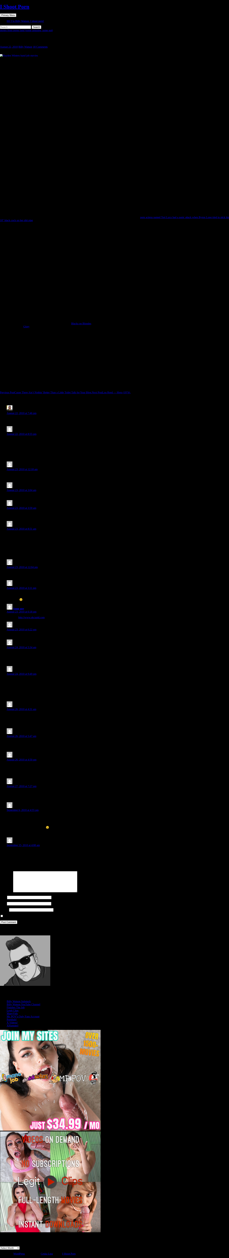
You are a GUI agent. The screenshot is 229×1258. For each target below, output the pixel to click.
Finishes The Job (16, 1007)
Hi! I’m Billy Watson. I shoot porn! (25, 21)
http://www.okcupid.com (31, 617)
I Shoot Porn (14, 7)
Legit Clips (12, 1010)
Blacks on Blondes (81, 323)
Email (3, 903)
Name (3, 897)
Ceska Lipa (47, 1253)
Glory (26, 326)
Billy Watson (25, 46)
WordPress (19, 1253)
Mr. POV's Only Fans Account (23, 1016)
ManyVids (12, 1013)
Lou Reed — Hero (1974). (111, 392)
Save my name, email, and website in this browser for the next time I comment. (45, 916)
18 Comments (40, 46)
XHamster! (12, 1025)
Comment (6, 891)
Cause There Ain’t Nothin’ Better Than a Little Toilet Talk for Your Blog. (46, 392)
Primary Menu (8, 15)
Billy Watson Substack (19, 1001)
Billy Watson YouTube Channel (23, 1004)
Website (4, 909)
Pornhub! (12, 1019)
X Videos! (12, 1022)
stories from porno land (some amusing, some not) (26, 30)
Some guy (18, 608)
